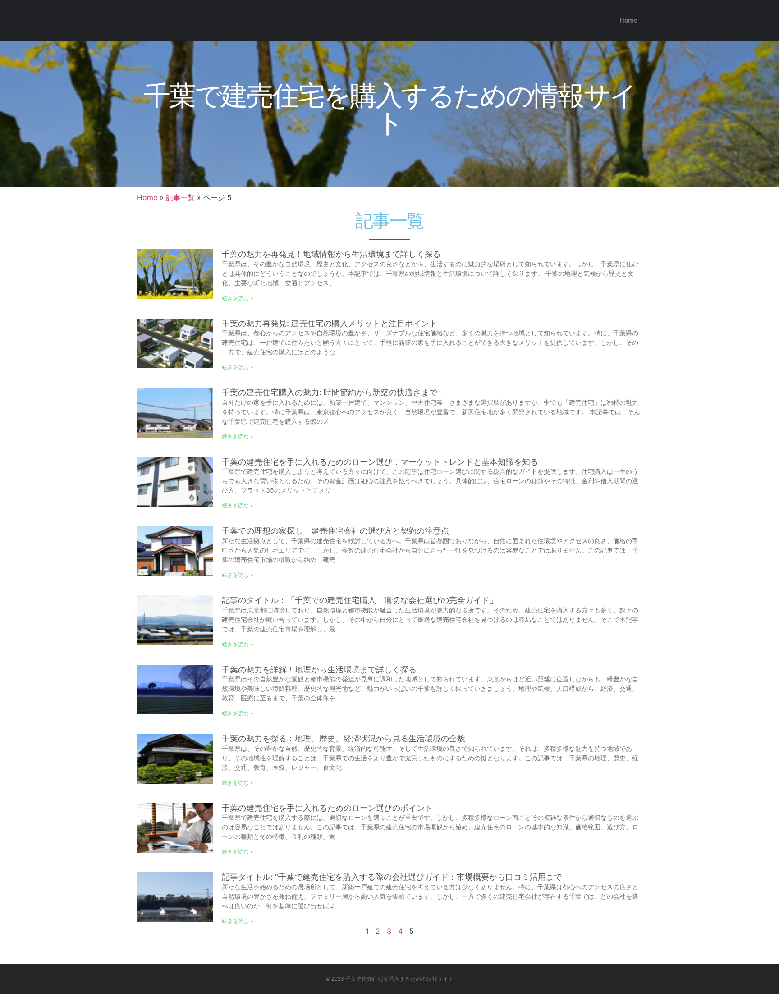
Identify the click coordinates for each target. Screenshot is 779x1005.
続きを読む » (237, 298)
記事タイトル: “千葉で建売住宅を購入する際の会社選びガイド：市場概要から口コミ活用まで (392, 877)
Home (628, 20)
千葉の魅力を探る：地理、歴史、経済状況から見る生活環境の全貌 (343, 738)
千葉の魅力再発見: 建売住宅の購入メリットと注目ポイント (329, 323)
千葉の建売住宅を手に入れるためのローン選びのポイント (327, 808)
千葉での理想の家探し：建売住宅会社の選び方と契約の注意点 (335, 530)
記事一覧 (180, 197)
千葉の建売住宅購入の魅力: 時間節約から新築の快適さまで (329, 392)
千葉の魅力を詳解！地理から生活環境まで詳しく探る (319, 669)
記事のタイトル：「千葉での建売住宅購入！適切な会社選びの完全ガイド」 (360, 600)
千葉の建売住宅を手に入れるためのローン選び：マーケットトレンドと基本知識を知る (380, 461)
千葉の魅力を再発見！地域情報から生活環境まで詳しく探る (331, 254)
